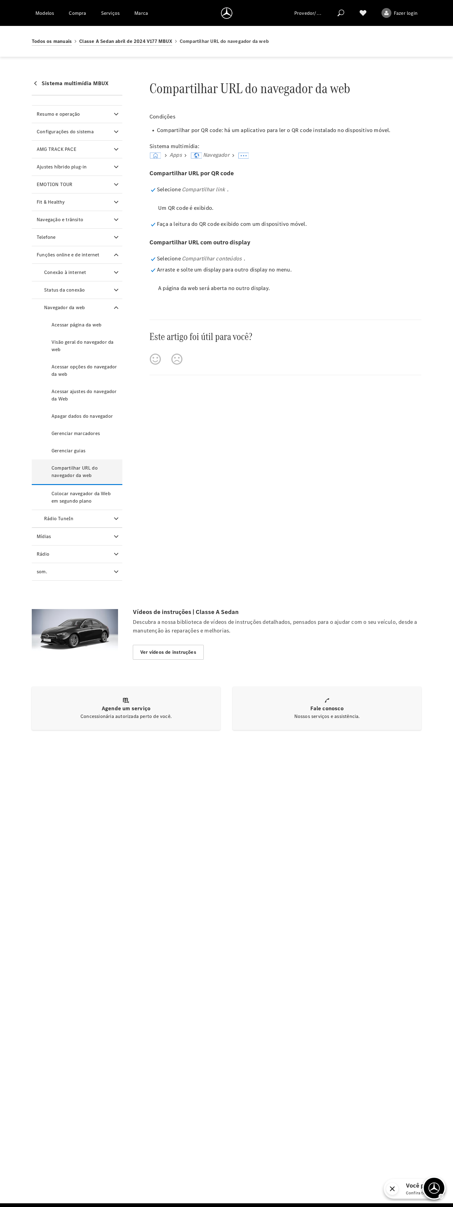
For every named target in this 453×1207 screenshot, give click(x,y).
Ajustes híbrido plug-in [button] (62, 167)
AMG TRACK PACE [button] (56, 149)
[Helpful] (155, 359)
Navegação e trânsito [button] (60, 219)
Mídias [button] (44, 536)
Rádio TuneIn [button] (58, 518)
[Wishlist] (363, 13)
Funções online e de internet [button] (68, 254)
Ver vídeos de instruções (168, 652)
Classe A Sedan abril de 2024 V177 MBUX (125, 41)
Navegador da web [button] (64, 307)
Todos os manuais (52, 41)
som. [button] (42, 571)
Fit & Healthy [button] (51, 202)
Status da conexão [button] (64, 290)
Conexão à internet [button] (65, 272)
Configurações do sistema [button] (65, 131)
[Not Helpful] (177, 359)
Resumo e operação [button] (58, 114)
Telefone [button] (46, 237)
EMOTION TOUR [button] (54, 184)
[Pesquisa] (341, 13)
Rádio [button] (43, 554)
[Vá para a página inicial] (226, 13)
